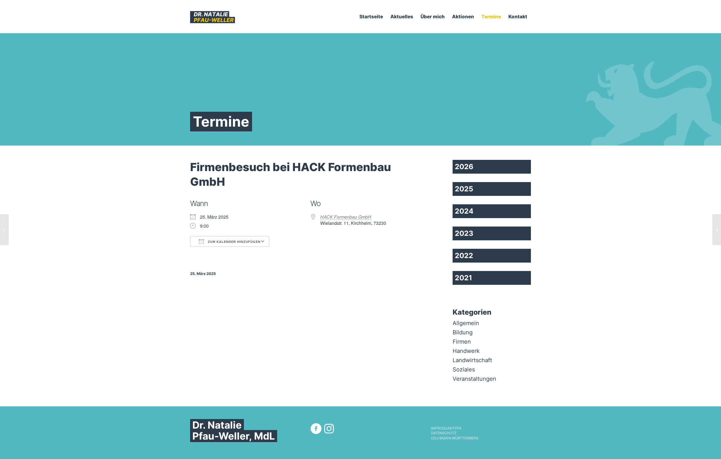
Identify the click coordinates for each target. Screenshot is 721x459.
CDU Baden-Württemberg (455, 438)
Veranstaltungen (474, 378)
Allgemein (466, 323)
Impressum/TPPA (446, 428)
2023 (464, 233)
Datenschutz (443, 433)
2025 (464, 189)
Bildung (463, 332)
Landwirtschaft (472, 360)
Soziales (464, 369)
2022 (464, 255)
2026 (464, 166)
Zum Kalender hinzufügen (234, 241)
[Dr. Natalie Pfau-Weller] (212, 16)
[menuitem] (371, 16)
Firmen (462, 341)
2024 (464, 211)
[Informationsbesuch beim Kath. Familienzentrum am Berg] (4, 229)
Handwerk (466, 351)
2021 (463, 278)
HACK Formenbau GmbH (345, 217)
